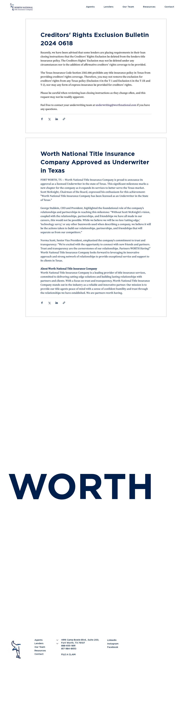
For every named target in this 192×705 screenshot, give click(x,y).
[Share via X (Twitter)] (49, 119)
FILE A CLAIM (68, 654)
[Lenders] (57, 643)
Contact (39, 654)
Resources (40, 650)
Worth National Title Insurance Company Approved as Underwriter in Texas (94, 162)
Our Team (39, 647)
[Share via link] (64, 119)
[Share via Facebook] (41, 119)
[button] (95, 7)
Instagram (112, 643)
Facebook (112, 647)
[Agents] (57, 640)
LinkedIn (112, 640)
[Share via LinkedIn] (56, 119)
